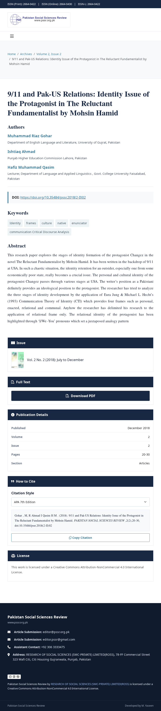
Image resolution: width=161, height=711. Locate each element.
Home (12, 54)
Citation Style (22, 493)
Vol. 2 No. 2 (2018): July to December (55, 359)
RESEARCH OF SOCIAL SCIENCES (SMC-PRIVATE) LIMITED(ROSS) (90, 684)
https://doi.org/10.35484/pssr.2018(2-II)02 (53, 197)
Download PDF (83, 396)
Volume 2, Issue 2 (48, 54)
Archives (26, 54)
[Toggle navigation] (12, 36)
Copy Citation (82, 538)
